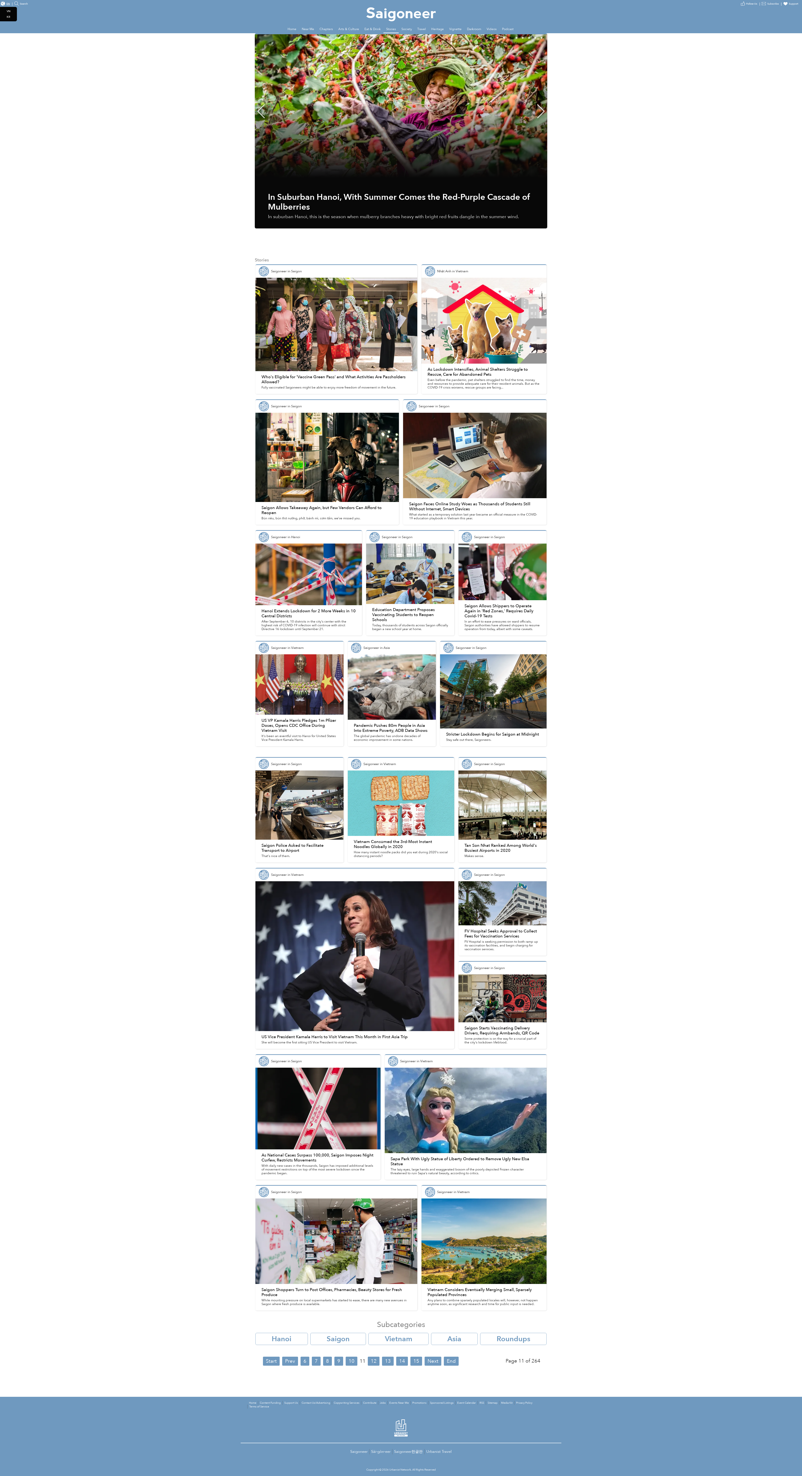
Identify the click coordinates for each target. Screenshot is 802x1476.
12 (374, 1361)
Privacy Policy (524, 1403)
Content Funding (270, 1403)
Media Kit (507, 1403)
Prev (290, 1361)
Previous (261, 111)
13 (388, 1361)
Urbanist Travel (439, 1451)
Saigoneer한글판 (408, 1451)
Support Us (291, 1403)
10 (351, 1361)
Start (271, 1361)
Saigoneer (359, 1451)
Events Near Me (399, 1403)
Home (252, 1403)
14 (402, 1361)
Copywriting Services (346, 1403)
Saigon (338, 1339)
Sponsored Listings (442, 1403)
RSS (482, 1403)
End (451, 1361)
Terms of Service (259, 1407)
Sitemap (492, 1403)
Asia (454, 1339)
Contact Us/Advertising (316, 1403)
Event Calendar (466, 1403)
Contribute (369, 1403)
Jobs (383, 1403)
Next (541, 111)
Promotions (419, 1403)
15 (416, 1361)
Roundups (513, 1339)
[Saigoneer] (401, 10)
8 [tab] (547, 37)
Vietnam (398, 1339)
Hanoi (281, 1339)
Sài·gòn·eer (381, 1451)
